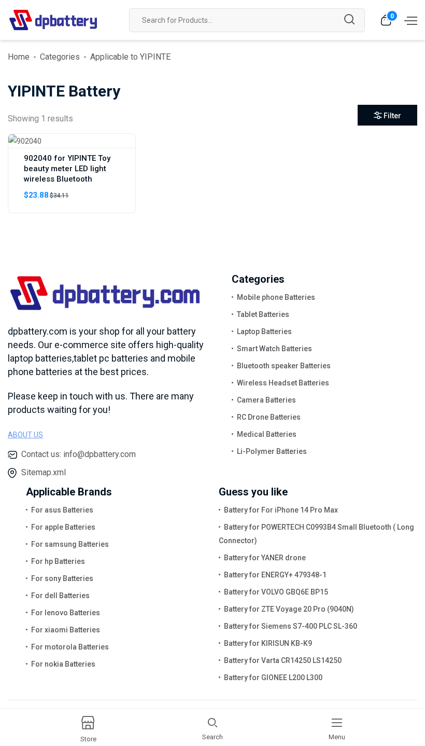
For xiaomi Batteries (65, 630)
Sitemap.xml (43, 472)
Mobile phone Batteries (276, 297)
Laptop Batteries (264, 331)
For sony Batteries (62, 578)
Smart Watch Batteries (274, 348)
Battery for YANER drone (265, 558)
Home (19, 57)
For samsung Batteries (70, 544)
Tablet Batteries (263, 314)
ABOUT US (25, 435)
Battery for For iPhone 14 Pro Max (281, 510)
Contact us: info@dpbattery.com (78, 454)
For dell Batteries (60, 595)
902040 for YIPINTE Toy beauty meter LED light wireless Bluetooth (67, 169)
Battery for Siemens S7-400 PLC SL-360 (290, 626)
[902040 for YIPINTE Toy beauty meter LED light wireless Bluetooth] (24, 140)
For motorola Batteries (70, 647)
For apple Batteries (63, 527)
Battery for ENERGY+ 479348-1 (275, 575)
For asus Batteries (62, 510)
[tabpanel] (212, 177)
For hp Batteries (58, 561)
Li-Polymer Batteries (272, 451)
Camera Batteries (266, 400)
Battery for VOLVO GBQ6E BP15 (276, 592)
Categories (60, 57)
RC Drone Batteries (269, 417)
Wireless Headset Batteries (283, 383)
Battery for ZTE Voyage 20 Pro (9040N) (289, 609)
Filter (392, 116)
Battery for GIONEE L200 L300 (273, 677)
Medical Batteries (266, 434)
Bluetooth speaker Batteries (284, 366)
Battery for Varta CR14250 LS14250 (283, 660)
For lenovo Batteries (65, 613)
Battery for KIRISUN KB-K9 (268, 643)
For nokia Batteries (63, 664)
